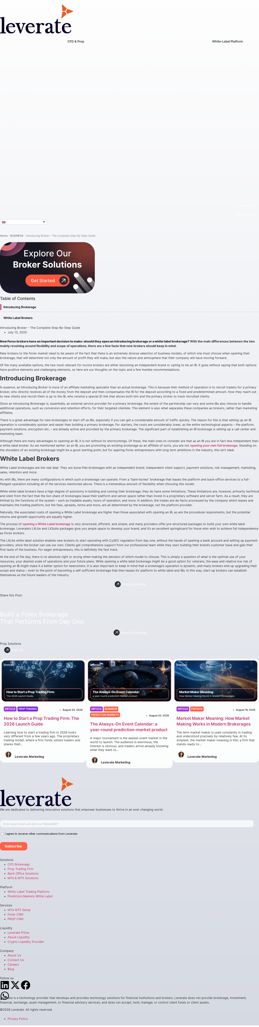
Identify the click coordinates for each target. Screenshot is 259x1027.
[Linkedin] (4, 985)
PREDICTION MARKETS (105, 714)
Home (4, 235)
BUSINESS (16, 235)
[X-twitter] (15, 985)
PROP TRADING (28, 708)
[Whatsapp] (4, 995)
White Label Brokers (18, 318)
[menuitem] (76, 117)
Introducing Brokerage (19, 307)
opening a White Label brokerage (46, 524)
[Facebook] (25, 985)
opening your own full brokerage (213, 445)
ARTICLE (10, 708)
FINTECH (196, 708)
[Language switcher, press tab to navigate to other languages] (23, 222)
